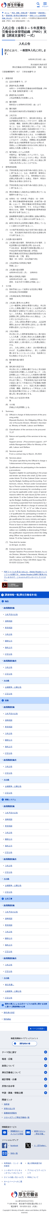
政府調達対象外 (10, 661)
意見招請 (8, 628)
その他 (6, 681)
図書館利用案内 (10, 1113)
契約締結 (7, 1019)
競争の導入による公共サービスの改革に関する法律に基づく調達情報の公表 (26, 1005)
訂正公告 (8, 654)
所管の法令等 (8, 1086)
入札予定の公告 (11, 614)
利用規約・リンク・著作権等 (13, 1164)
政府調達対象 (9, 608)
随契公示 (8, 641)
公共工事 (8, 899)
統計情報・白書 (9, 1079)
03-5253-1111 (25, 1206)
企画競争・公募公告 (13, 687)
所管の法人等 (9, 1109)
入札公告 (8, 634)
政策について (8, 1066)
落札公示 (8, 647)
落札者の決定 (9, 1012)
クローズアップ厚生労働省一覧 (17, 1117)
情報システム (10, 800)
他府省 (6, 1104)
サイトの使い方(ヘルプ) (14, 1177)
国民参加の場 (25, 1043)
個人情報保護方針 (34, 1163)
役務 (7, 700)
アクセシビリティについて (36, 1171)
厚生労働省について (11, 1072)
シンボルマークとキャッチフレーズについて (13, 1171)
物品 (7, 601)
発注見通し (9, 985)
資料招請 (8, 621)
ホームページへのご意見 (13, 1182)
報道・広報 (7, 1059)
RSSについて (32, 1177)
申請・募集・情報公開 (12, 1093)
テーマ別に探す (9, 1052)
